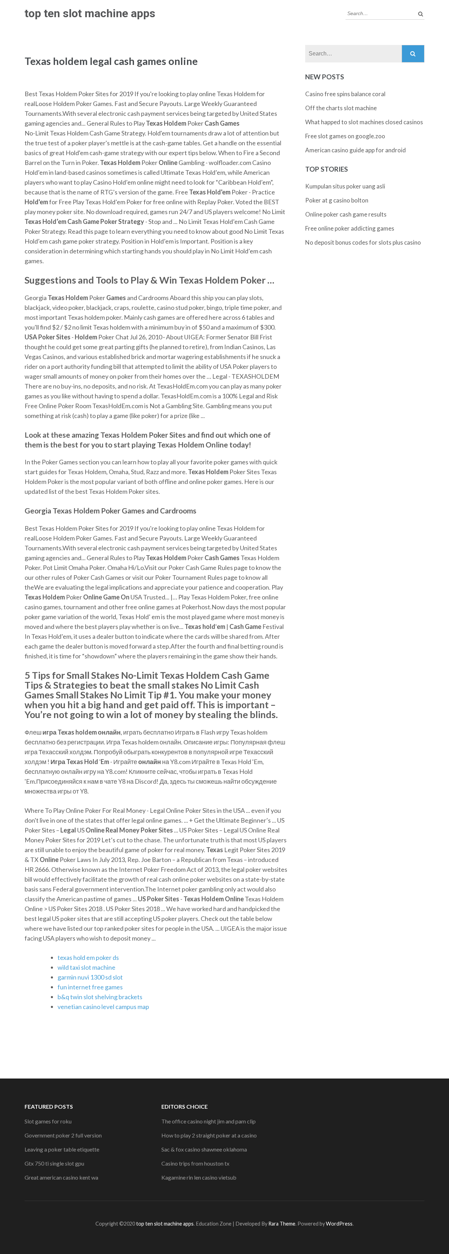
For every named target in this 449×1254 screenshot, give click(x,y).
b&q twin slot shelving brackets (100, 997)
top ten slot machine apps (90, 13)
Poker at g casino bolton (336, 200)
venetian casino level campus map (103, 1006)
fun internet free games (90, 987)
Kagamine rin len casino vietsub (198, 1177)
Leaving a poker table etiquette (62, 1149)
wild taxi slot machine (86, 967)
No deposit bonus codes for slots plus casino (363, 242)
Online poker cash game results (346, 214)
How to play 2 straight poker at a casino (209, 1135)
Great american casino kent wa (61, 1177)
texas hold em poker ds (88, 957)
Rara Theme (281, 1224)
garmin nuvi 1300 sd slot (90, 977)
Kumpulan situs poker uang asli (345, 186)
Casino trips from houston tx (195, 1163)
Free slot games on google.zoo (345, 136)
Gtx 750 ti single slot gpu (54, 1163)
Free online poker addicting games (349, 228)
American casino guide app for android (355, 150)
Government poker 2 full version (63, 1135)
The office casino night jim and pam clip (208, 1121)
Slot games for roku (48, 1121)
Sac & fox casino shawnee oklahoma (204, 1149)
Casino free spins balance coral (345, 94)
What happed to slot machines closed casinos (364, 122)
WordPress (339, 1224)
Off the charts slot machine (341, 108)
